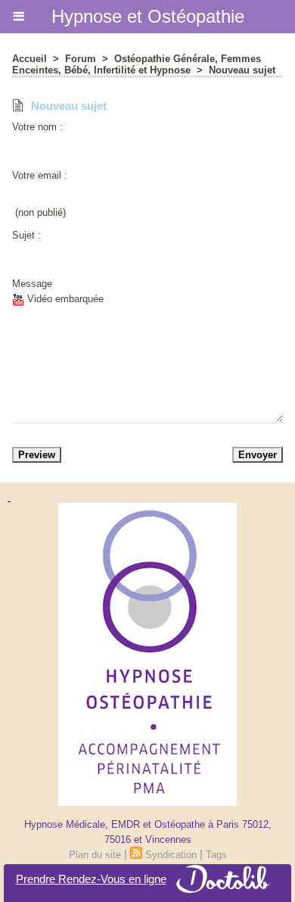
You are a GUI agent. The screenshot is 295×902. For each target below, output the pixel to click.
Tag (216, 854)
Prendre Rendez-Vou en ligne (91, 878)
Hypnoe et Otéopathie (147, 16)
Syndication (171, 854)
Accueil (29, 58)
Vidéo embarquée (64, 298)
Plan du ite (95, 854)
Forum (80, 58)
